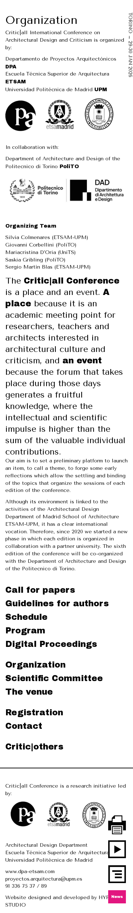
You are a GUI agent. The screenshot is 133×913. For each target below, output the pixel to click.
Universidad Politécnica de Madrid (56, 90)
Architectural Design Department (46, 845)
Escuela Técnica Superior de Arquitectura (57, 853)
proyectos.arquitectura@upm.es (43, 879)
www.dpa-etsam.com (30, 871)
